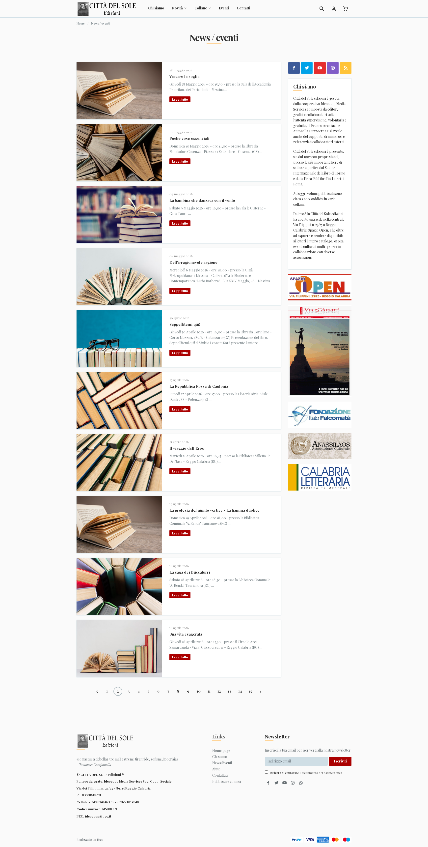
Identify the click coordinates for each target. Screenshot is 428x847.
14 (240, 691)
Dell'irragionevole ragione (193, 262)
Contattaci (220, 775)
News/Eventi (222, 762)
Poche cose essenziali (189, 138)
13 (229, 691)
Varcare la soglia (184, 76)
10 (199, 691)
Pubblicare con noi (226, 781)
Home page (221, 750)
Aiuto (216, 769)
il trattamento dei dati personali (321, 773)
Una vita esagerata (185, 634)
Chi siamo (156, 8)
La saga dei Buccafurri (189, 572)
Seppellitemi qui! (184, 324)
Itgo (100, 839)
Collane (200, 8)
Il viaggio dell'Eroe (186, 448)
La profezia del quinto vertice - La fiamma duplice (214, 510)
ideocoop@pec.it (98, 816)
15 (250, 691)
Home (81, 23)
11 (209, 691)
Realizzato (84, 839)
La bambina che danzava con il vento (202, 200)
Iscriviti (340, 761)
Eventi (224, 8)
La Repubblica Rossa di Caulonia (198, 386)
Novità (177, 8)
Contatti (243, 8)
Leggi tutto (180, 99)
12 (219, 691)
